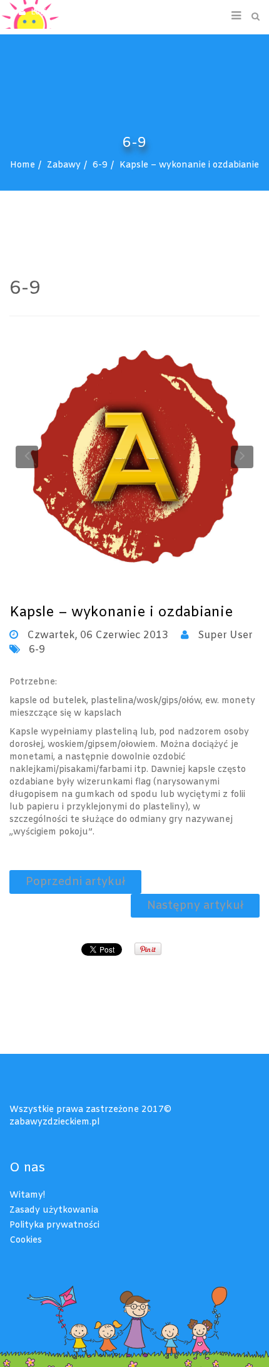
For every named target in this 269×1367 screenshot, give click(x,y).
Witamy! (27, 1195)
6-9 (100, 165)
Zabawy (64, 165)
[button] (48, 13)
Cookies (25, 1240)
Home (22, 165)
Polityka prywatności (54, 1225)
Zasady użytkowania (53, 1210)
